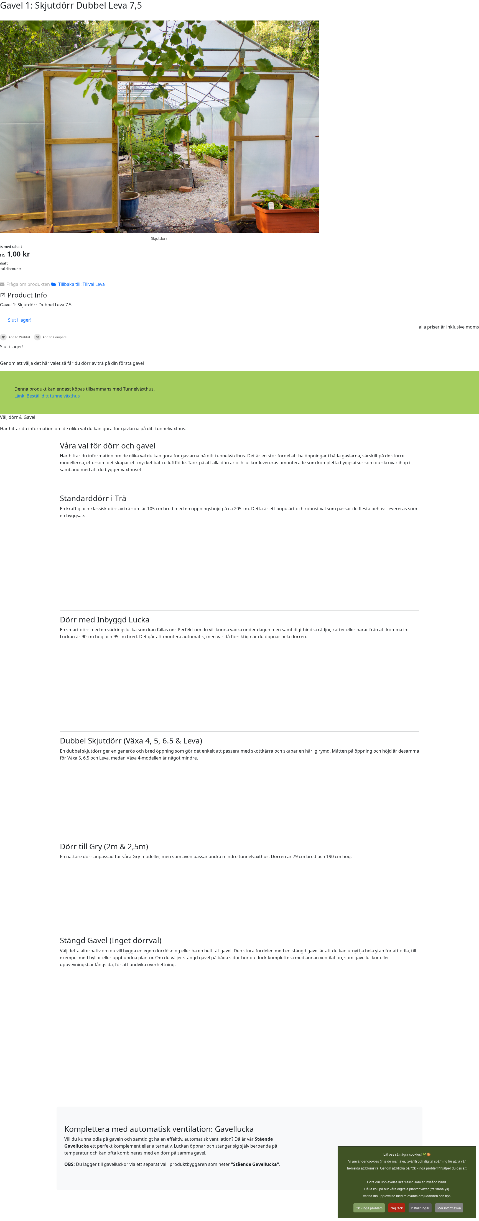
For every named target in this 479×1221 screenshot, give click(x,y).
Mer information (449, 1207)
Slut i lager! (19, 320)
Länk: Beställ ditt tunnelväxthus (47, 396)
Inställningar (420, 1207)
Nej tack (397, 1207)
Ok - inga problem (369, 1207)
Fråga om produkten (28, 284)
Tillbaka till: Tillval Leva (81, 284)
